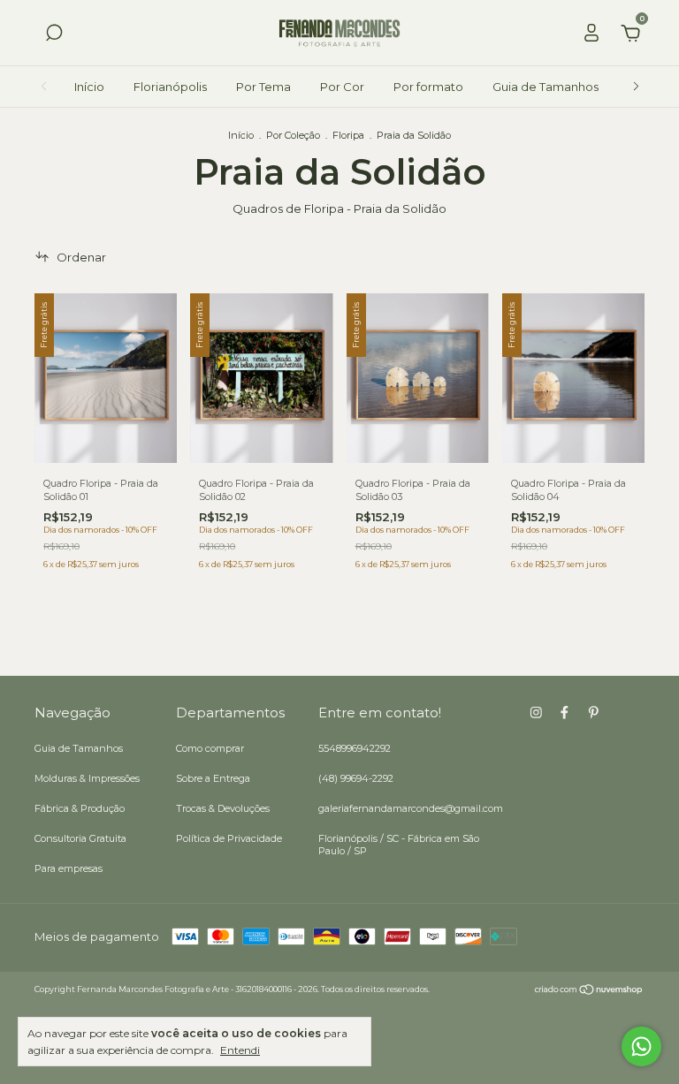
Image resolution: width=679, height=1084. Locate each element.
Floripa (348, 135)
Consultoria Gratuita (80, 838)
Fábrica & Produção (79, 808)
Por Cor (342, 87)
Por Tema (263, 87)
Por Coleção (293, 135)
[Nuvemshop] (589, 991)
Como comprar (210, 748)
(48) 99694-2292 (355, 778)
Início (89, 87)
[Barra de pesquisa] (53, 35)
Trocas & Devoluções (223, 808)
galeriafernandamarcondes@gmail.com (410, 808)
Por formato (428, 87)
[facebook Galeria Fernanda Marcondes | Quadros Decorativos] (564, 712)
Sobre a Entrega (213, 778)
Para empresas (68, 868)
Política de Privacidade (229, 838)
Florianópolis (170, 87)
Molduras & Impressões (87, 778)
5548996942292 (354, 748)
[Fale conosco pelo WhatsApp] (641, 1046)
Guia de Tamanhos (545, 87)
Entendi (240, 1050)
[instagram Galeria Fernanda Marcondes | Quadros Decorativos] (536, 712)
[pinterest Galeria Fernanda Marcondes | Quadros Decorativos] (593, 712)
